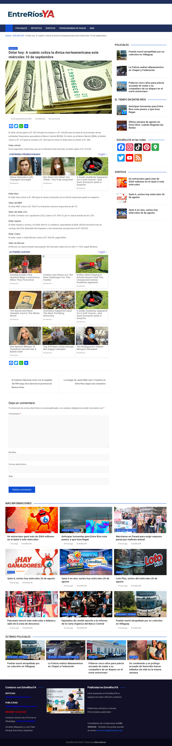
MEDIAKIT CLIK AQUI (15, 712)
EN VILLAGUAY (121, 614)
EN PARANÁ (132, 530)
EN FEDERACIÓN (63, 657)
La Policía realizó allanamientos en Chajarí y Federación (146, 69)
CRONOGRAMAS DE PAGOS (72, 28)
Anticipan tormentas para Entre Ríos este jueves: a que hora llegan (146, 109)
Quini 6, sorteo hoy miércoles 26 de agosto (147, 196)
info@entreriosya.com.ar (18, 697)
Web (11, 476)
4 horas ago (68, 544)
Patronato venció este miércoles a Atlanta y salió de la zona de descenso (31, 622)
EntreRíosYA (40, 119)
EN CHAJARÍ (53, 657)
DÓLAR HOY (13, 48)
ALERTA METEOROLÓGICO (70, 530)
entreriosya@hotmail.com (109, 730)
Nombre (12, 452)
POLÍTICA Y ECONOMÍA (69, 614)
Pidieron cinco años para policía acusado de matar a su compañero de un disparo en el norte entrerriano (146, 87)
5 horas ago (122, 628)
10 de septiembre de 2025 (21, 119)
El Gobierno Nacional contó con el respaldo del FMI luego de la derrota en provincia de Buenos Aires (32, 384)
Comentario (15, 413)
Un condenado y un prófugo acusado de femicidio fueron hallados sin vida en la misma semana (145, 668)
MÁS (92, 28)
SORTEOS (50, 28)
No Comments (54, 119)
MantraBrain (100, 742)
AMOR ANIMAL (121, 530)
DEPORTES (36, 28)
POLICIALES (21, 28)
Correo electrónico (17, 464)
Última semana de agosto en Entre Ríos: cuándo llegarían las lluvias (146, 124)
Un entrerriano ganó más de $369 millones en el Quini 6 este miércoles (146, 181)
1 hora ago (14, 544)
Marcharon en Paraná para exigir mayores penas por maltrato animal (139, 538)
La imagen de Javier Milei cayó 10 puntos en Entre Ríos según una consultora (85, 382)
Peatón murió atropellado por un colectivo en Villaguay (146, 53)
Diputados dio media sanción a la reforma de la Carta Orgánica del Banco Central (84, 622)
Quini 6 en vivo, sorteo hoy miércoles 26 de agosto (143, 211)
